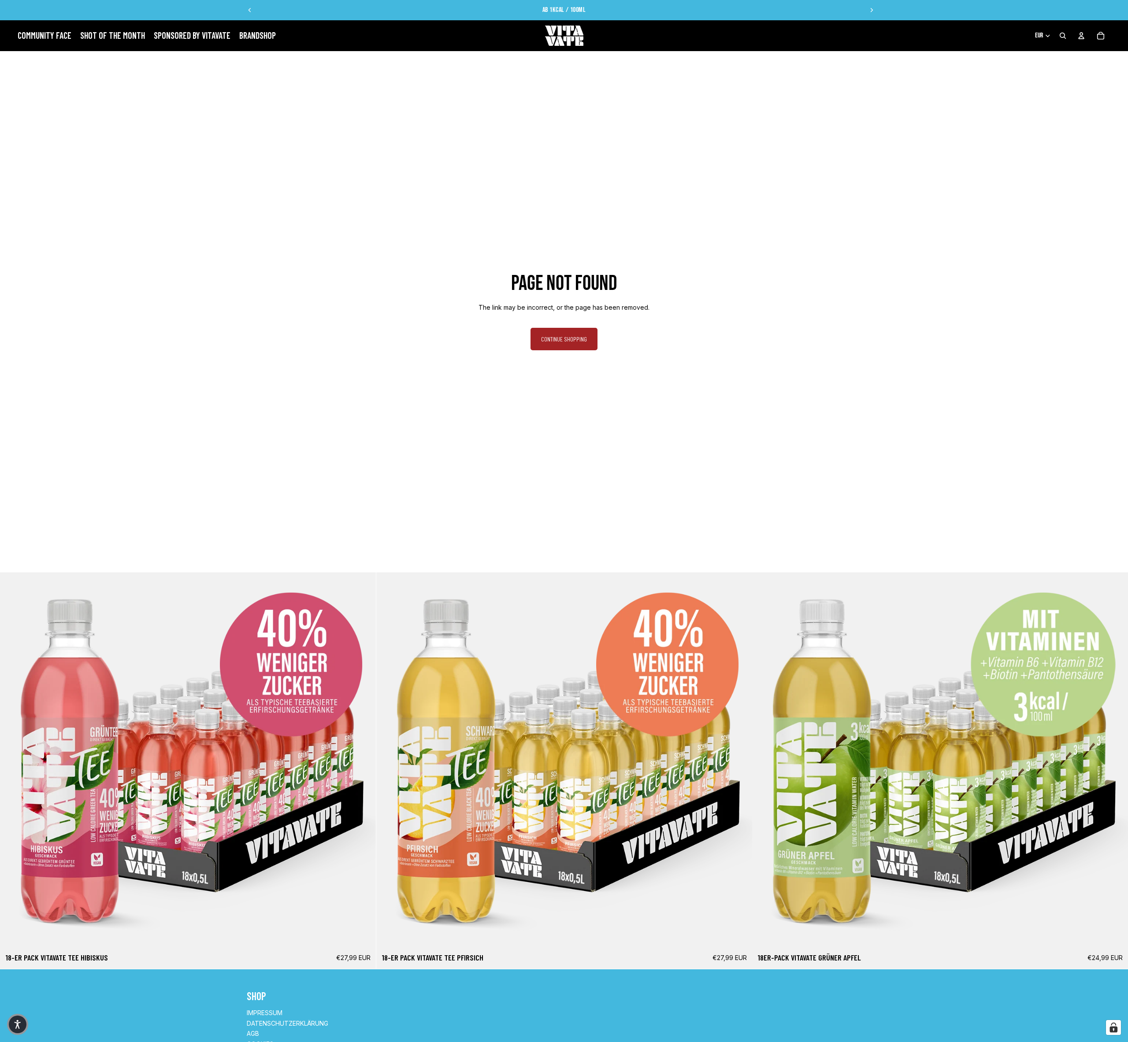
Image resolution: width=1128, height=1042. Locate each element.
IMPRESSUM (264, 1012)
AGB (253, 1033)
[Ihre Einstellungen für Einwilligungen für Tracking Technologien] (1113, 1027)
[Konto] (1081, 35)
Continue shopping (564, 339)
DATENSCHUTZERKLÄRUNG (287, 1023)
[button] (17, 1024)
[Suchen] (1062, 35)
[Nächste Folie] (871, 10)
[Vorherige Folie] (250, 10)
